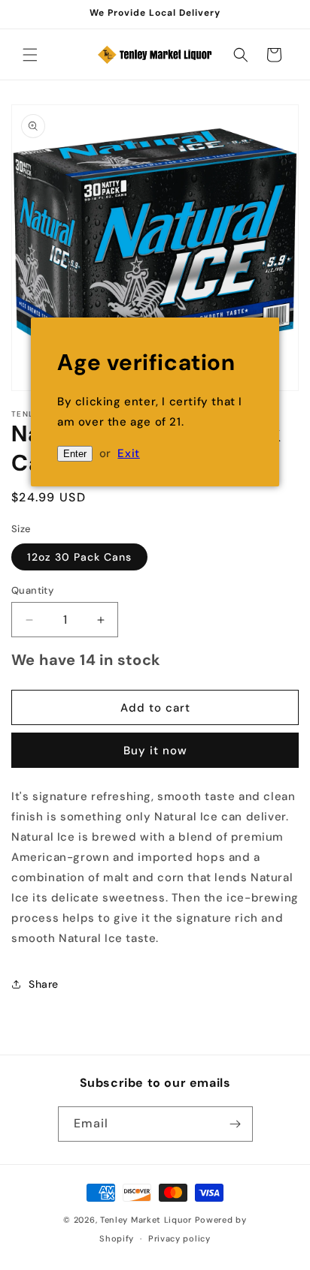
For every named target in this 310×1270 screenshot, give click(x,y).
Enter (75, 453)
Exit (128, 453)
